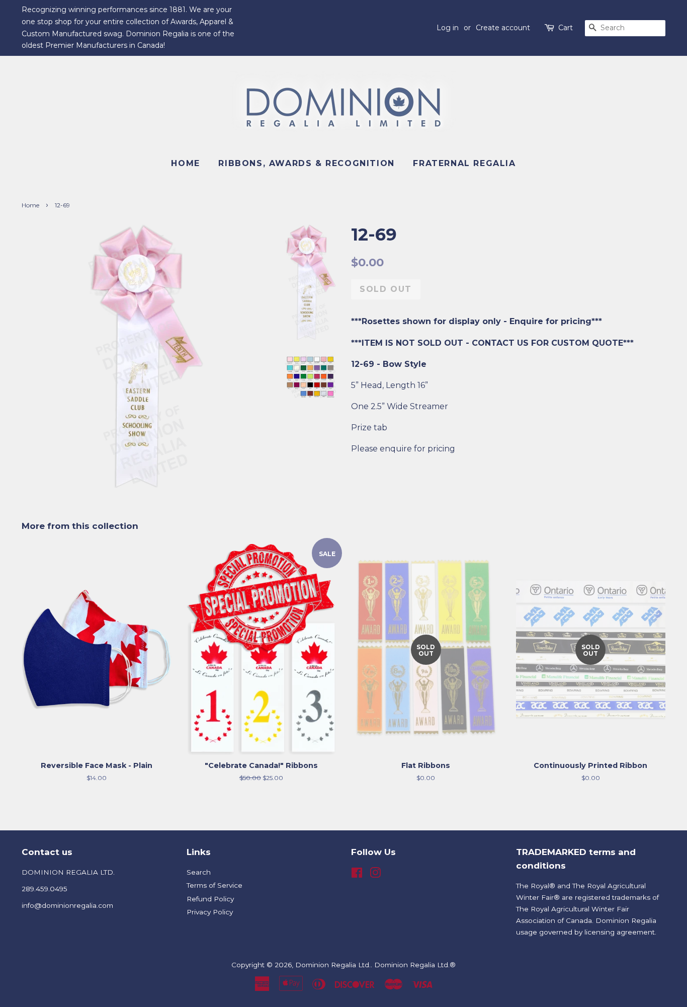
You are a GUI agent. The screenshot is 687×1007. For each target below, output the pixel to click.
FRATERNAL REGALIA (464, 163)
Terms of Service (214, 885)
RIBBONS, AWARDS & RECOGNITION (306, 163)
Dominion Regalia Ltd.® (415, 965)
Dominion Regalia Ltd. (333, 965)
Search (199, 872)
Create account (503, 27)
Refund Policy (210, 899)
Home (185, 163)
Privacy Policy (210, 912)
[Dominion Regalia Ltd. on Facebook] (357, 875)
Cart (565, 27)
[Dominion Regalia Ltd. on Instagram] (375, 875)
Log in (448, 27)
